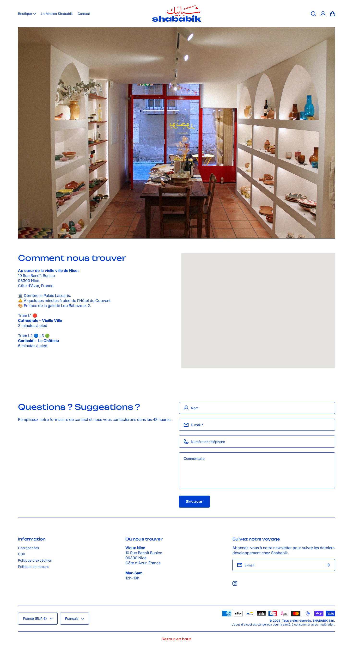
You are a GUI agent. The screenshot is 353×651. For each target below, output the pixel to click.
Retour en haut (176, 639)
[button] (27, 14)
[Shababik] (176, 13)
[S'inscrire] (329, 565)
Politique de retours (33, 567)
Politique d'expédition (35, 560)
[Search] (313, 13)
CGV (21, 554)
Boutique (25, 14)
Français (71, 618)
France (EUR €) (35, 618)
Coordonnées (28, 548)
